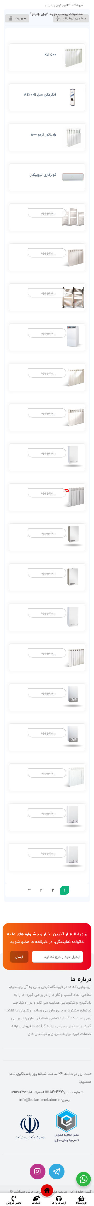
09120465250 (22, 1092)
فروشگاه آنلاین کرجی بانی (65, 5)
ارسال (19, 956)
